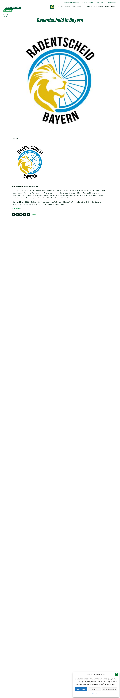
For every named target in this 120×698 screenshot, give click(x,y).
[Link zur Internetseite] (30, 162)
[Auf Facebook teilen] (13, 214)
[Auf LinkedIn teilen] (17, 214)
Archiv (34, 214)
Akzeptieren (81, 689)
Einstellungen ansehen (109, 689)
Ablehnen (94, 689)
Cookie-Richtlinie (95, 693)
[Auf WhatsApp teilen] (24, 214)
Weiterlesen (16, 209)
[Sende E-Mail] (28, 214)
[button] (116, 674)
